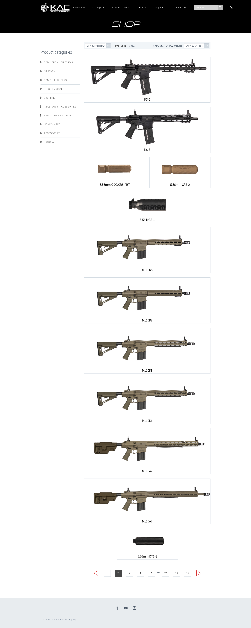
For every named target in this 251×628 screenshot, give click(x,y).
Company (99, 7)
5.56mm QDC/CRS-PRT (115, 185)
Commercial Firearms (58, 62)
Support (159, 7)
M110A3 (147, 521)
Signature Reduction (57, 115)
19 (187, 573)
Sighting (49, 97)
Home (116, 45)
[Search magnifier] (220, 7)
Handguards (52, 124)
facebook (117, 608)
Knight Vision (53, 88)
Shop (123, 45)
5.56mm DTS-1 (147, 556)
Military (49, 71)
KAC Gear (49, 142)
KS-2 (147, 99)
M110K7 (147, 320)
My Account (180, 7)
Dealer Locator (122, 7)
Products (80, 7)
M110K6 (147, 421)
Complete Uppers (55, 80)
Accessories (52, 133)
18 (176, 573)
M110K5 (147, 270)
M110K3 (147, 370)
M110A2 (147, 471)
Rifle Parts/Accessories (60, 106)
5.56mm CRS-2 (180, 185)
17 (165, 573)
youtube (126, 608)
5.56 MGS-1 (147, 220)
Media (142, 7)
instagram (134, 608)
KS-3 (147, 150)
